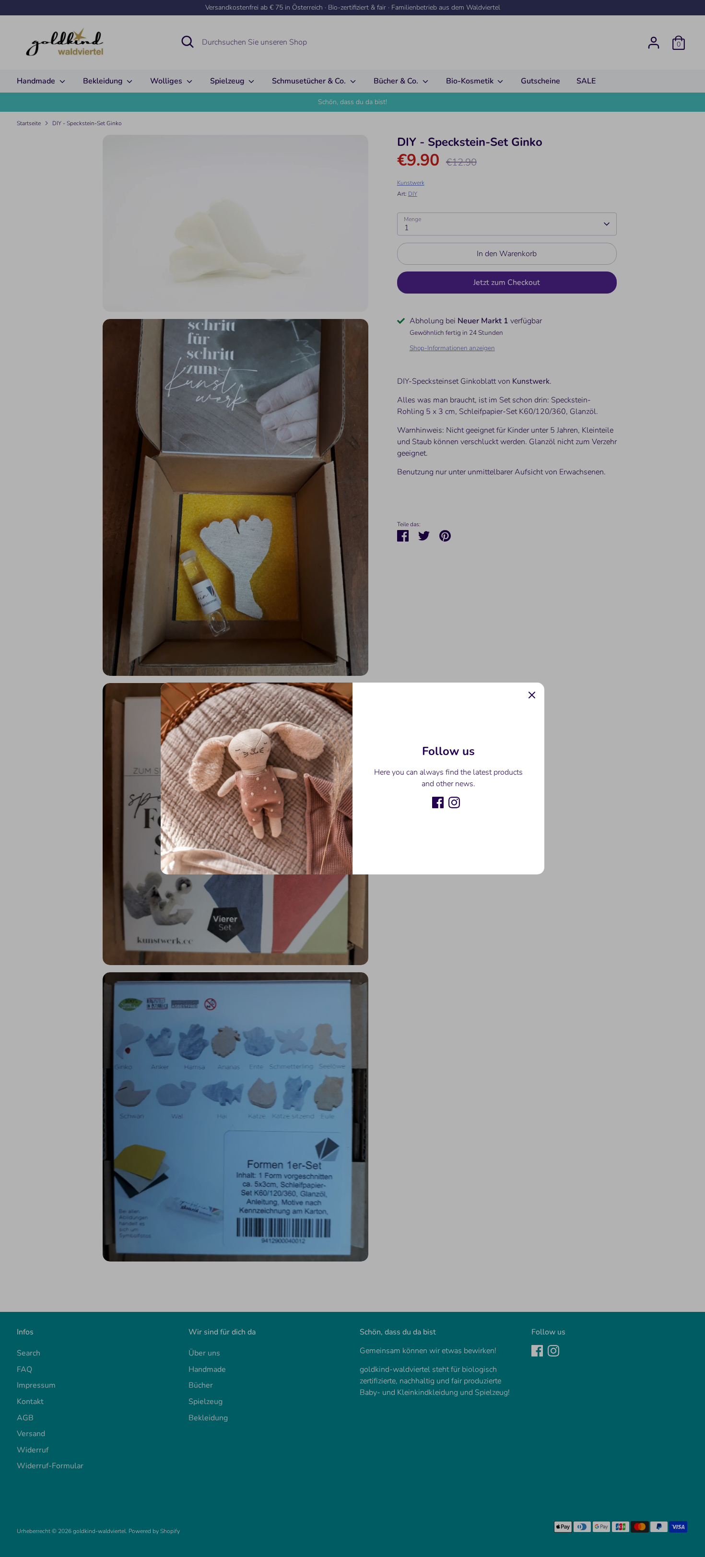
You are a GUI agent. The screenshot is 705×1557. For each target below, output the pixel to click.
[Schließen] (531, 695)
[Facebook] (438, 802)
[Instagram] (454, 802)
